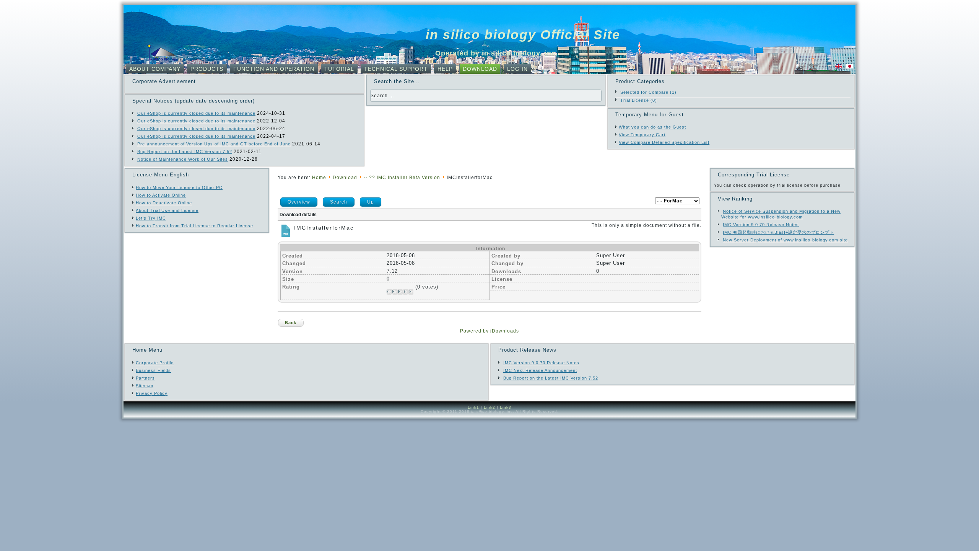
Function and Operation (273, 69)
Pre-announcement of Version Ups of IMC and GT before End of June (214, 144)
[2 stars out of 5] (392, 292)
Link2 (489, 407)
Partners (145, 378)
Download (480, 69)
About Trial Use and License (167, 210)
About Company (155, 69)
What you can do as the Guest (652, 127)
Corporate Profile (155, 362)
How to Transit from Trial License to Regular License (194, 225)
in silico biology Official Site (523, 34)
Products (206, 69)
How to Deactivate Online (164, 203)
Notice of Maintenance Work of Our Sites (182, 159)
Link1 (473, 407)
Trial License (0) (638, 100)
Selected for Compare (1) (648, 92)
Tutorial (339, 69)
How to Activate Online (161, 195)
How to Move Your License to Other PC (179, 187)
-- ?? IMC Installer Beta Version (402, 177)
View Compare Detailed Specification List (664, 142)
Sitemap (144, 385)
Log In (517, 69)
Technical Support (396, 69)
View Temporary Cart (642, 134)
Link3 (505, 407)
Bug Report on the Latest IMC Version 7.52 (184, 151)
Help (445, 69)
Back (290, 322)
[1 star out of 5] (389, 292)
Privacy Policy (152, 393)
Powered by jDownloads (489, 331)
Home (319, 177)
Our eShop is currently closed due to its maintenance (196, 113)
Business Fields (153, 370)
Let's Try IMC (151, 218)
